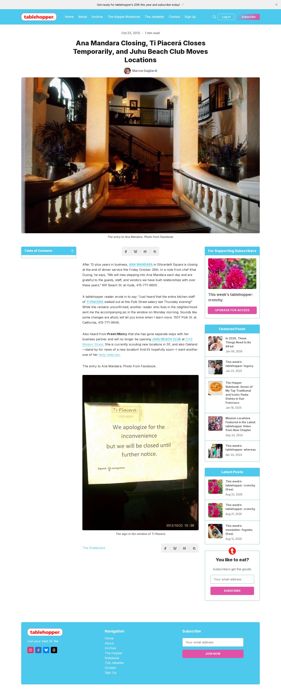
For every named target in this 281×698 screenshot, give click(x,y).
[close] (276, 5)
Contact (174, 17)
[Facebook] (38, 650)
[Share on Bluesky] (135, 252)
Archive (97, 17)
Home (69, 17)
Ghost (150, 691)
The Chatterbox (93, 548)
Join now (213, 653)
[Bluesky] (46, 650)
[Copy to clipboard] (155, 252)
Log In (226, 16)
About (82, 17)
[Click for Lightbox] (140, 452)
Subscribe (249, 16)
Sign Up (190, 17)
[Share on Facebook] (126, 252)
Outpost (161, 691)
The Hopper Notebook (123, 17)
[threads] (54, 650)
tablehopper (117, 691)
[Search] (214, 17)
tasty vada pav (109, 355)
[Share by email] (145, 252)
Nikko (176, 691)
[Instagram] (30, 650)
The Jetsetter (154, 17)
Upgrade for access (232, 310)
